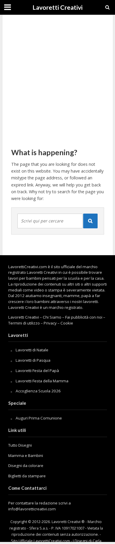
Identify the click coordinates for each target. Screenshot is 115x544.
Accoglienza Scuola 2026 (38, 391)
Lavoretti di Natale (32, 350)
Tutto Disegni (20, 445)
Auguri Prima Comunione (39, 418)
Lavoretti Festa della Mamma (42, 381)
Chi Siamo (52, 317)
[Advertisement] (57, 78)
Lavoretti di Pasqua (33, 360)
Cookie (66, 323)
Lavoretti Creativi (57, 7)
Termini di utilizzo (24, 323)
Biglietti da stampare (27, 476)
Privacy (50, 323)
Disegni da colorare (25, 465)
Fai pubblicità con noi (83, 317)
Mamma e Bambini (25, 455)
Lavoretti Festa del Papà (37, 370)
